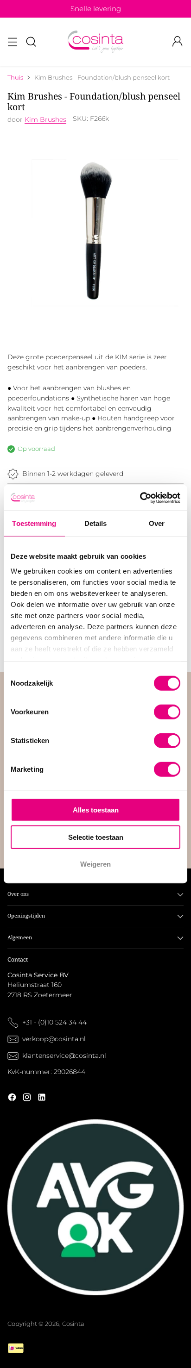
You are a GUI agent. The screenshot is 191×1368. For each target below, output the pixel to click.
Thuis (15, 77)
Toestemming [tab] (34, 523)
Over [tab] (157, 523)
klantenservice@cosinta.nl (64, 1055)
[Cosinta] (95, 41)
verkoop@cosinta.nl (55, 1039)
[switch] (167, 712)
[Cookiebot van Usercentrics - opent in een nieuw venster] (139, 498)
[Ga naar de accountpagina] (177, 41)
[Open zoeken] (30, 41)
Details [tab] (95, 523)
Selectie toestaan (95, 837)
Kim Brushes (45, 119)
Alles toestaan (96, 810)
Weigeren (95, 864)
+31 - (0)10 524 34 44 (54, 1022)
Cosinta (73, 1323)
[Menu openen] (12, 41)
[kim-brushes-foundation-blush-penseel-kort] (95, 231)
